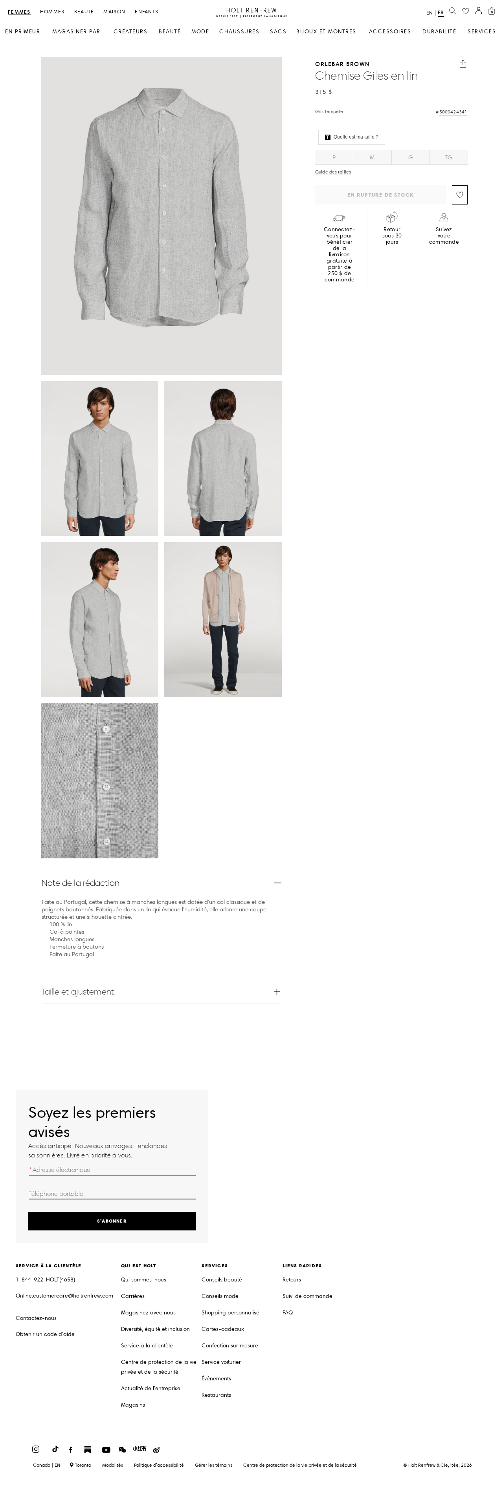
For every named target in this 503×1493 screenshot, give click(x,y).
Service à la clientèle (147, 1345)
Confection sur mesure (230, 1345)
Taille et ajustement (78, 991)
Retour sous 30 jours (392, 235)
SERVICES (482, 31)
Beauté (84, 12)
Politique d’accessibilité (159, 1465)
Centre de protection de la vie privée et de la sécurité (158, 1367)
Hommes (52, 12)
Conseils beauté (222, 1279)
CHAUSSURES (239, 31)
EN (429, 13)
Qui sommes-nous (143, 1279)
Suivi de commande (307, 1296)
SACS (278, 31)
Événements (216, 1378)
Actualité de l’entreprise (150, 1388)
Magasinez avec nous (148, 1312)
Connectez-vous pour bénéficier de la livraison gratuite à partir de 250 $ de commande (339, 254)
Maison (114, 12)
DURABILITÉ (439, 31)
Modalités (112, 1465)
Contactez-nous (36, 1318)
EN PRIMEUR (22, 31)
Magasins (133, 1405)
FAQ (288, 1312)
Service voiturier (221, 1362)
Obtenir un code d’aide (45, 1334)
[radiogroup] (391, 157)
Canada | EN (46, 1465)
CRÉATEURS (131, 31)
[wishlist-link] (465, 11)
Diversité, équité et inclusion (155, 1329)
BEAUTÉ (170, 31)
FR (441, 12)
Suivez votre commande (444, 235)
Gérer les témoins (213, 1465)
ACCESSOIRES (390, 31)
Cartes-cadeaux (223, 1329)
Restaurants (216, 1395)
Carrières (133, 1296)
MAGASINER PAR (76, 31)
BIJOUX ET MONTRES (326, 31)
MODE (200, 31)
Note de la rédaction (80, 883)
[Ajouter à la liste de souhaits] (460, 194)
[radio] (334, 157)
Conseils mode (220, 1296)
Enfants (146, 12)
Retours (292, 1279)
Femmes (19, 12)
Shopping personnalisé (230, 1312)
